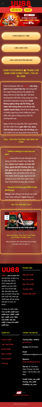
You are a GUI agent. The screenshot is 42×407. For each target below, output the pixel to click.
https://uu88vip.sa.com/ (32, 362)
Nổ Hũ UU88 (6, 349)
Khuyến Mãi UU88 (29, 294)
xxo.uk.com (27, 342)
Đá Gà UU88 (6, 359)
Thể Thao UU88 (7, 344)
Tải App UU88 (28, 289)
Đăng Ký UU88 (28, 275)
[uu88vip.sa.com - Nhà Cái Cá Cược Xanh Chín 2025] (21, 3)
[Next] (41, 231)
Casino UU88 (6, 340)
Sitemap (5, 363)
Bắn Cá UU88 (6, 354)
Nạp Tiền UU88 (28, 284)
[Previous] (1, 231)
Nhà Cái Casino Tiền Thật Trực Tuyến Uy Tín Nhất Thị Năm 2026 (21, 236)
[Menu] (3, 3)
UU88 (25, 86)
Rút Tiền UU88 (28, 280)
